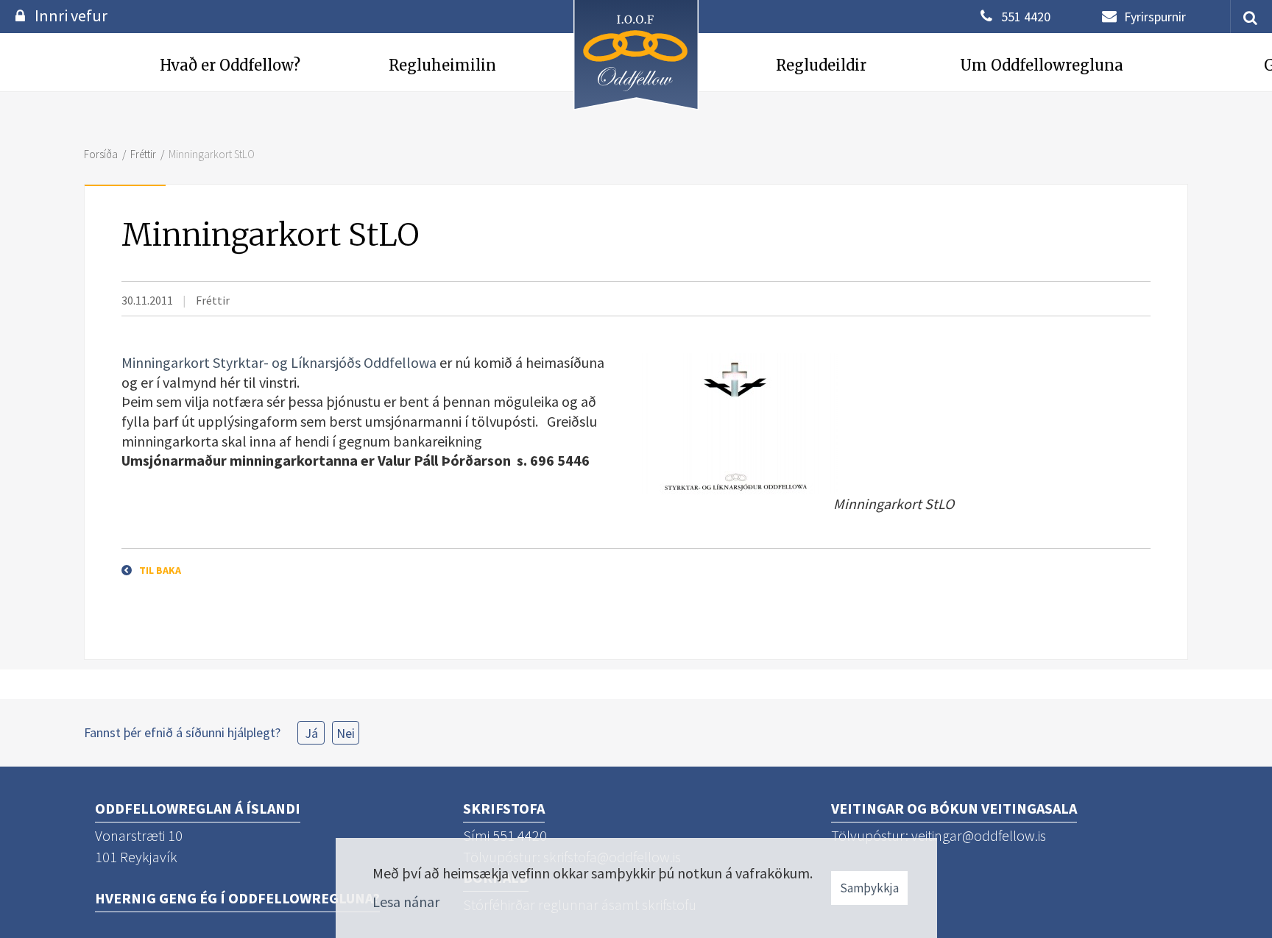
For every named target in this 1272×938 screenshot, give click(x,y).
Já (311, 733)
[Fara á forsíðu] (636, 111)
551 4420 (1025, 16)
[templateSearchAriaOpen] (1244, 16)
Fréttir (143, 154)
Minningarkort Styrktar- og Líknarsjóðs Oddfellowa (279, 362)
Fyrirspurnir (1155, 16)
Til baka (160, 570)
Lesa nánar (405, 901)
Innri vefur (71, 15)
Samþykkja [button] (869, 888)
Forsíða (101, 154)
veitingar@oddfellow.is (978, 835)
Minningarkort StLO (212, 154)
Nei (345, 733)
